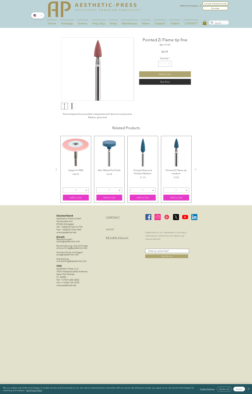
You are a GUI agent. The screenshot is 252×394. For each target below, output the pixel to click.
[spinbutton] (165, 63)
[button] (205, 22)
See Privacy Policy (34, 390)
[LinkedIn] (194, 217)
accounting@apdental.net (71, 248)
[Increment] (169, 63)
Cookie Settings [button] (207, 389)
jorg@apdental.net (67, 254)
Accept (239, 389)
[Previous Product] (56, 169)
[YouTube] (185, 217)
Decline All (224, 389)
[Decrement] (161, 63)
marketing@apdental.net (71, 261)
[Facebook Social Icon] (148, 217)
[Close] (248, 389)
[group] (126, 169)
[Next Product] (195, 169)
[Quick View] (76, 151)
